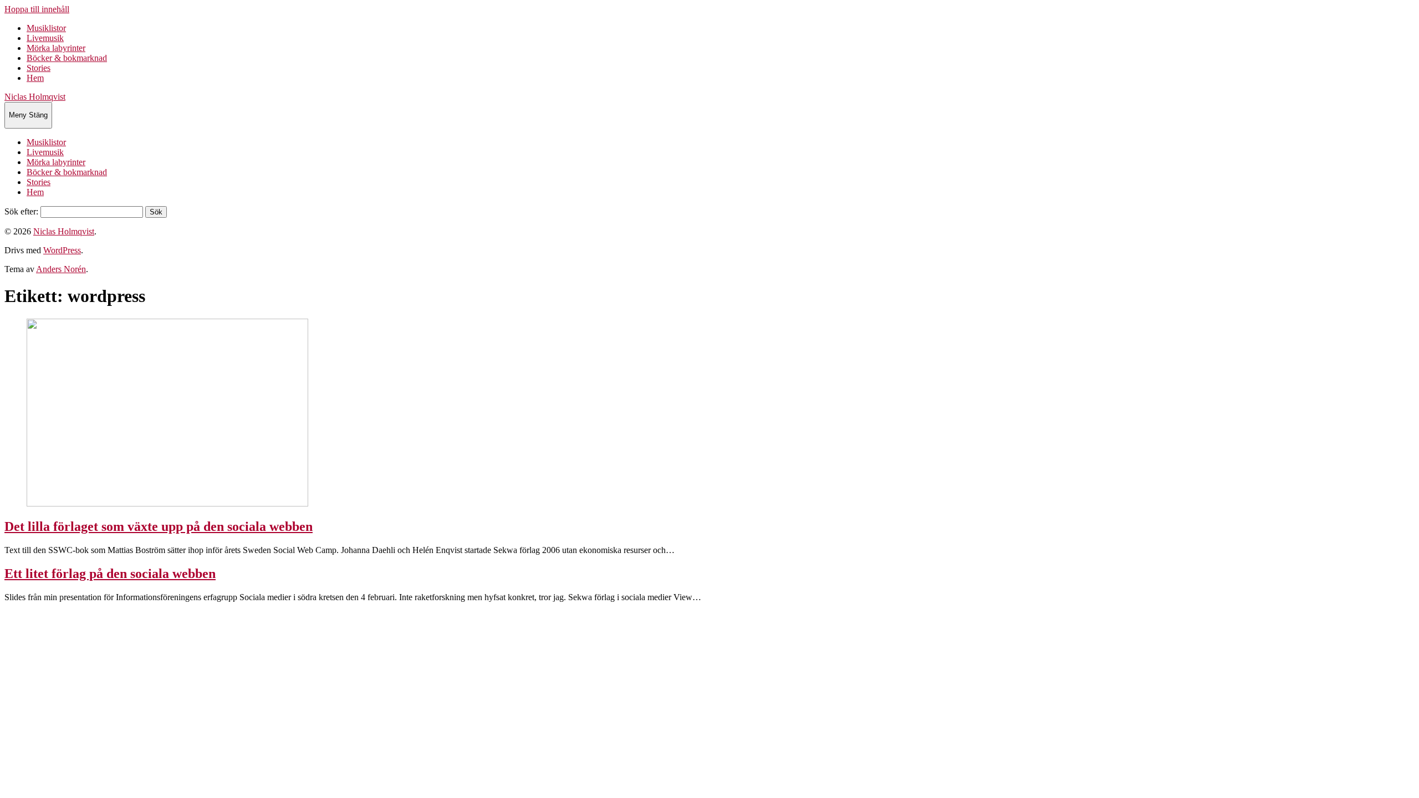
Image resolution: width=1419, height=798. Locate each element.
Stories (38, 68)
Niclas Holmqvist (34, 96)
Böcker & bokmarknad (67, 58)
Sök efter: (21, 211)
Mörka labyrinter (56, 48)
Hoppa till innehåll (36, 9)
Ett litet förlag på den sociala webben (110, 573)
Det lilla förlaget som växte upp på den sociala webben (158, 526)
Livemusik (45, 38)
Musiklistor (46, 28)
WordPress (62, 250)
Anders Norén (61, 269)
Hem (35, 78)
